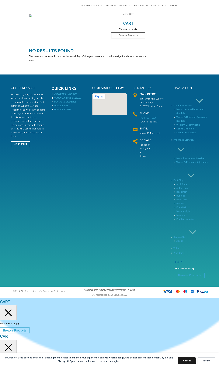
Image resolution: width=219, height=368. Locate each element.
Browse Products (128, 35)
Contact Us (157, 5)
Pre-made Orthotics (117, 5)
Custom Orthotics (89, 5)
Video (173, 5)
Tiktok (143, 156)
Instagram (145, 148)
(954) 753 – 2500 (148, 118)
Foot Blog (139, 5)
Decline (206, 360)
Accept (187, 360)
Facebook (145, 144)
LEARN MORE (20, 144)
